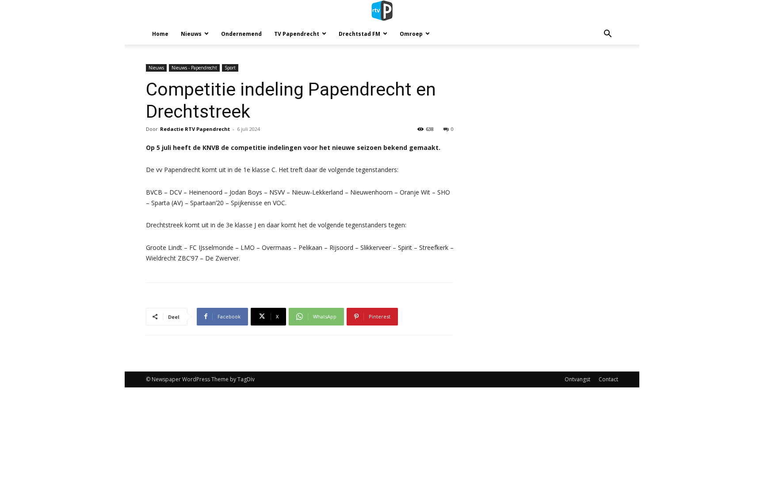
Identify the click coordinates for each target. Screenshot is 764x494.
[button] (607, 35)
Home (160, 34)
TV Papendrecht (296, 34)
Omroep (411, 34)
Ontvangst (577, 379)
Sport (230, 68)
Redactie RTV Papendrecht (195, 129)
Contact (608, 379)
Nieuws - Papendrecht (194, 68)
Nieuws (191, 34)
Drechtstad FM (359, 34)
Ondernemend (241, 34)
